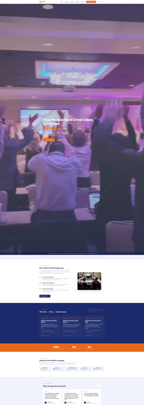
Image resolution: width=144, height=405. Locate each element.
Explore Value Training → (89, 335)
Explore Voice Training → (45, 335)
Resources (82, 1)
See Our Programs (49, 139)
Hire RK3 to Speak (101, 1)
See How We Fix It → (45, 296)
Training (66, 1)
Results (77, 1)
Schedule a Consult (91, 1)
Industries (72, 1)
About (62, 1)
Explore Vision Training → (67, 335)
